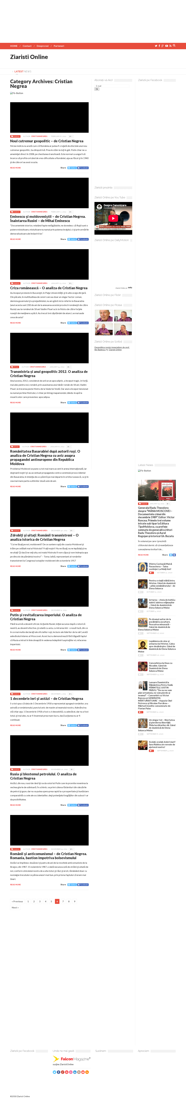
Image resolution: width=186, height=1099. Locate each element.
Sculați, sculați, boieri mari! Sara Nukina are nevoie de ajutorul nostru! (162, 744)
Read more (15, 168)
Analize (16, 136)
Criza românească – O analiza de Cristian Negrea (48, 288)
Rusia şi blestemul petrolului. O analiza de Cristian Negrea (43, 776)
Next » (15, 907)
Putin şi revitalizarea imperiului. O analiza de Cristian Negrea (46, 617)
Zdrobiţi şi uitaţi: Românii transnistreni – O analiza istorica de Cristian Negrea (44, 537)
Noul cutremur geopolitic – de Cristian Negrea (46, 141)
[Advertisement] (93, 20)
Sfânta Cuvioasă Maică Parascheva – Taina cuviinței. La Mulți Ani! (160, 566)
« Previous (17, 901)
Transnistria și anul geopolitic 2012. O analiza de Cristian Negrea (49, 373)
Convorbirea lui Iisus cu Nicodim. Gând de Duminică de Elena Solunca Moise (160, 667)
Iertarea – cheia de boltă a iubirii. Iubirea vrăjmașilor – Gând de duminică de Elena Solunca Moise (162, 604)
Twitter (73, 168)
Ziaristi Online (29, 56)
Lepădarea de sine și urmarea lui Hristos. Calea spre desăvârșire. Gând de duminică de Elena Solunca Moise (157, 646)
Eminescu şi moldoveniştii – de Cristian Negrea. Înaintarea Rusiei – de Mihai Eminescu (48, 218)
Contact (27, 45)
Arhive (15, 447)
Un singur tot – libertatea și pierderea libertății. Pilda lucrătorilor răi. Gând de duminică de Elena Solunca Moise (156, 725)
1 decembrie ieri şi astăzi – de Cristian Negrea (46, 698)
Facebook (84, 168)
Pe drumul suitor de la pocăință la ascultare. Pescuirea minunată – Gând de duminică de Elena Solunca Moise (154, 624)
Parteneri (59, 45)
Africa (15, 367)
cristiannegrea (39, 136)
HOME (13, 45)
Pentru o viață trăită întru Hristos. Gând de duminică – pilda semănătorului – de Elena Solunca (162, 584)
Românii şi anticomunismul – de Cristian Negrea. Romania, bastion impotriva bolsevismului (48, 856)
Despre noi (43, 45)
